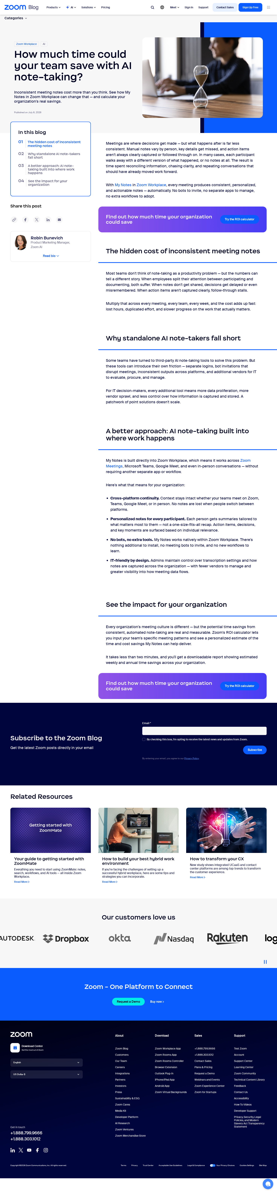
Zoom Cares (122, 1104)
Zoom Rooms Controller (169, 1061)
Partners (120, 1079)
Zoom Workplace (151, 184)
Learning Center (243, 1067)
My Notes (123, 184)
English (17, 1062)
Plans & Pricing (203, 1067)
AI (72, 7)
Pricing (105, 7)
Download (162, 1036)
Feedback (240, 1086)
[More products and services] (268, 7)
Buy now (156, 1002)
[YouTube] (29, 1150)
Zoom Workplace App (168, 1048)
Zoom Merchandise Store (130, 1135)
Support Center (243, 1061)
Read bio (49, 256)
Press (118, 1092)
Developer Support (245, 1110)
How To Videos (243, 1104)
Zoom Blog (121, 1048)
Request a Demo (128, 1002)
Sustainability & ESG (127, 1098)
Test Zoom (240, 1048)
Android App (162, 1086)
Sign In (189, 7)
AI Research (122, 1123)
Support (203, 7)
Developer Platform (126, 1117)
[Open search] (152, 7)
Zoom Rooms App (166, 1054)
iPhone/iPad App (164, 1079)
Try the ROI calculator (239, 219)
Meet (173, 7)
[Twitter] (21, 1150)
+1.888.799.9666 (26, 1133)
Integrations (122, 1073)
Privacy (134, 1165)
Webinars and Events (207, 1079)
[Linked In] (12, 1150)
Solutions (87, 7)
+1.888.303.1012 (25, 1139)
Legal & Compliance (196, 1165)
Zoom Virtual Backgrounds (171, 1092)
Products (52, 7)
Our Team (121, 1061)
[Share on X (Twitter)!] (37, 220)
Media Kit (120, 1110)
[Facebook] (37, 1150)
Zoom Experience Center (209, 1086)
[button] (268, 1184)
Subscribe (255, 750)
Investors (120, 1086)
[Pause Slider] (265, 960)
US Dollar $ (19, 1074)
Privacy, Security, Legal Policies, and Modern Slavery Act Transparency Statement (249, 1121)
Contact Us (241, 1092)
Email (146, 723)
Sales (198, 1036)
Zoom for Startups (205, 1092)
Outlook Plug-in (164, 1073)
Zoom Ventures (124, 1129)
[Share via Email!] (59, 220)
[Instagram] (46, 1150)
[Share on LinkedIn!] (48, 220)
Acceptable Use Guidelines (170, 1165)
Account (239, 1054)
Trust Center (148, 1165)
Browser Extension (166, 1067)
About (119, 1036)
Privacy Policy (191, 758)
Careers (120, 1067)
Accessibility (241, 1098)
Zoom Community (245, 1073)
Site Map (263, 1165)
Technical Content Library (249, 1079)
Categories (14, 18)
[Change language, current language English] (162, 7)
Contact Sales (225, 7)
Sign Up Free (250, 7)
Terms (123, 1165)
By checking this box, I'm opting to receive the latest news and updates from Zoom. (197, 739)
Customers (122, 1054)
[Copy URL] (14, 220)
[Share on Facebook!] (25, 220)
